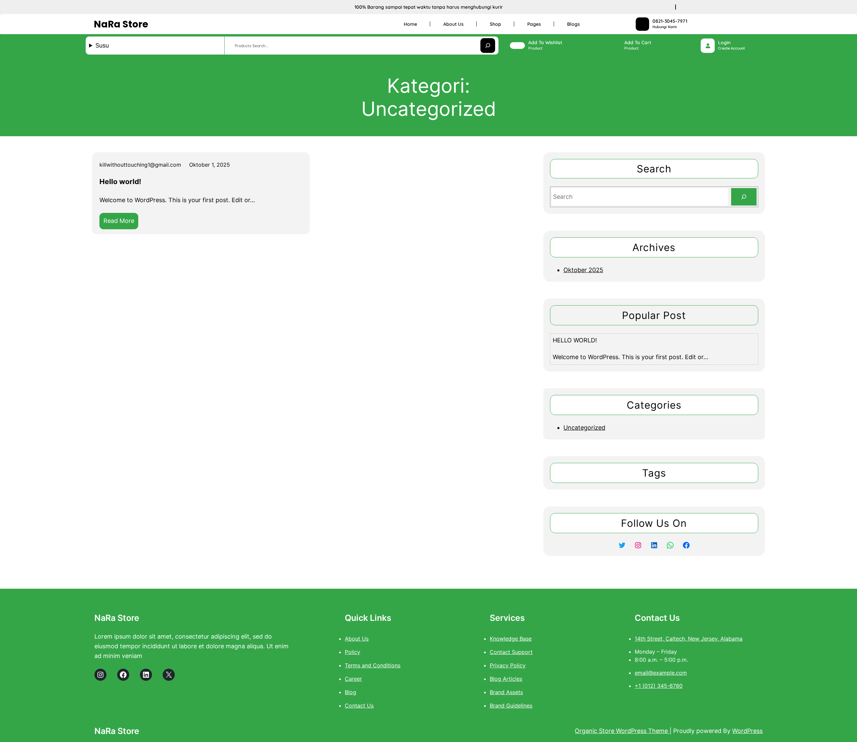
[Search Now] (487, 45)
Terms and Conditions (372, 665)
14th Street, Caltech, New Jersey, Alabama (689, 638)
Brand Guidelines (511, 705)
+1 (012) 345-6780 (659, 685)
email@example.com (661, 672)
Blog (350, 692)
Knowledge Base (511, 638)
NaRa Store (121, 24)
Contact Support (511, 652)
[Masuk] (708, 45)
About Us (357, 638)
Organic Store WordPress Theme (622, 730)
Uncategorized (584, 427)
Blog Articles (506, 678)
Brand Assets (506, 692)
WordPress (747, 730)
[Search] (744, 196)
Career (353, 678)
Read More (120, 223)
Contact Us (359, 705)
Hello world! (120, 181)
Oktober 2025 (583, 269)
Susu (102, 45)
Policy (352, 652)
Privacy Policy (508, 665)
